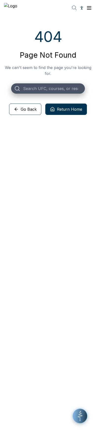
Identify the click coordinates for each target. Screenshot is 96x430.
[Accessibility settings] (82, 8)
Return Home (69, 109)
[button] (80, 416)
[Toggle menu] (89, 8)
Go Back (29, 109)
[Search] (74, 8)
